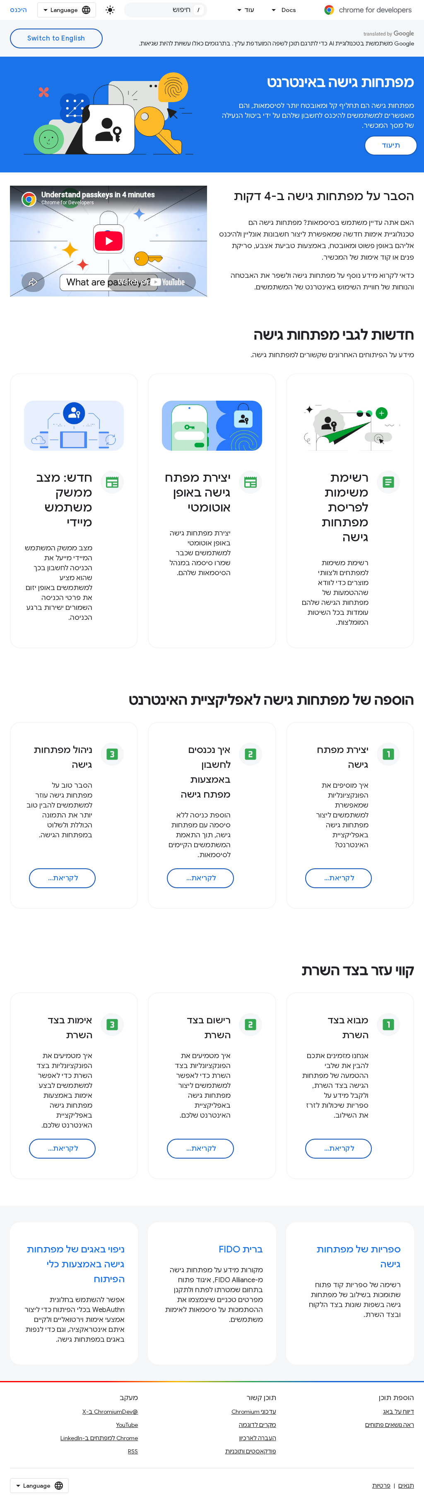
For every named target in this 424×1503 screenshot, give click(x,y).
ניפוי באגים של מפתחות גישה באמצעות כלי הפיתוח (75, 1264)
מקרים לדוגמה (257, 1425)
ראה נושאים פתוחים (389, 1425)
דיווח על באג (398, 1411)
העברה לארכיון (257, 1438)
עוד (249, 10)
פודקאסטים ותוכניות (250, 1451)
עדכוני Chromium (253, 1411)
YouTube (127, 1425)
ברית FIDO (241, 1249)
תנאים (406, 1485)
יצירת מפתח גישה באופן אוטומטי (198, 493)
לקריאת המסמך (329, 878)
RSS (133, 1451)
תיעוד (391, 145)
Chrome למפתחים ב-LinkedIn (99, 1438)
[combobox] (165, 9)
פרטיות (381, 1485)
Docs (289, 10)
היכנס (18, 10)
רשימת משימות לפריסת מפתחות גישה (345, 508)
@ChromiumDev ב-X (110, 1411)
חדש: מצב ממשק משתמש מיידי (64, 500)
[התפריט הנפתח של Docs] (272, 10)
